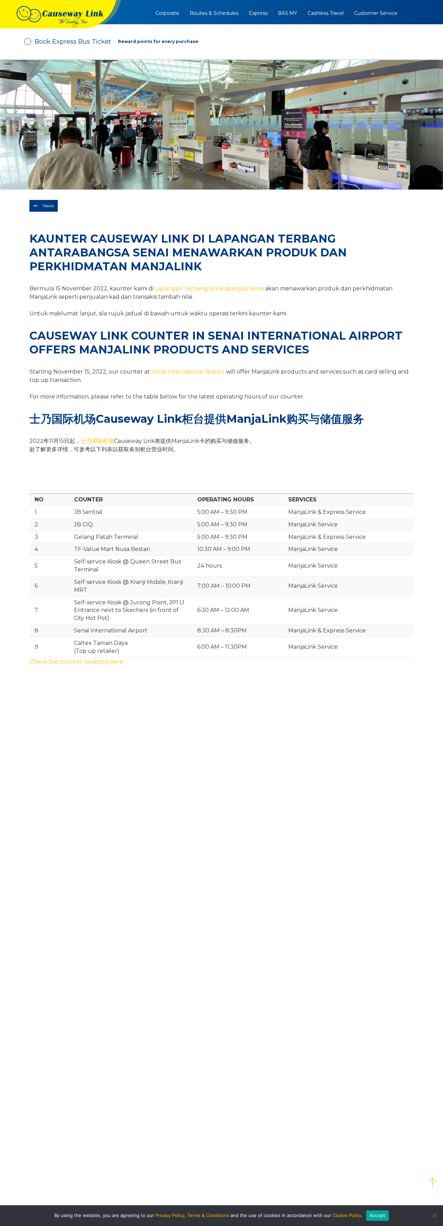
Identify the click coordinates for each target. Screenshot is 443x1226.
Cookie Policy (347, 1215)
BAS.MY (287, 13)
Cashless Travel (326, 13)
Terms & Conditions (208, 1215)
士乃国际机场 (97, 441)
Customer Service (375, 13)
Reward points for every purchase (158, 41)
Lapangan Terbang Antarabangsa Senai (209, 288)
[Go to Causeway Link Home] (60, 14)
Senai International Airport (188, 371)
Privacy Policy (169, 1215)
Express (258, 13)
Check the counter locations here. (76, 661)
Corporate (167, 13)
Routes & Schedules (214, 13)
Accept (378, 1215)
